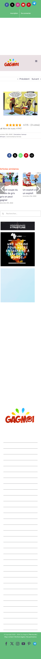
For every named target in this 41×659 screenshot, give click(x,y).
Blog (5, 637)
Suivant (35, 79)
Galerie (12, 180)
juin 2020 (20, 609)
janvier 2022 (21, 498)
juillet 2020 (20, 603)
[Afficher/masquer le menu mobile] (36, 61)
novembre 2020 (20, 580)
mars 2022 (20, 486)
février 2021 (20, 562)
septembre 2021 (20, 521)
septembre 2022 (21, 457)
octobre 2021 (20, 515)
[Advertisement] (20, 36)
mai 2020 (20, 615)
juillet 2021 (20, 533)
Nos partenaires (31, 637)
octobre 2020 (20, 586)
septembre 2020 (21, 592)
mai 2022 (20, 475)
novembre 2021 (20, 510)
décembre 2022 (20, 439)
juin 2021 (20, 539)
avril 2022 (20, 480)
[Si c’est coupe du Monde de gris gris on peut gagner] (9, 180)
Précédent (24, 79)
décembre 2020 (20, 574)
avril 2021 (20, 551)
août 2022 (21, 463)
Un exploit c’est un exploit (29, 180)
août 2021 (20, 527)
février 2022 (21, 492)
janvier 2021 (20, 568)
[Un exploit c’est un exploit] (32, 180)
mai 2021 (20, 545)
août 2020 (21, 597)
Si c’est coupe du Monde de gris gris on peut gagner (6, 180)
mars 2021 (21, 557)
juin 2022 (20, 469)
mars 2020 (20, 627)
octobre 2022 (20, 451)
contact (10, 637)
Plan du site (33, 634)
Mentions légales (19, 637)
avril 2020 (20, 621)
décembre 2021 (20, 504)
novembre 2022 (20, 445)
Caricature (17, 134)
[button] (2, 188)
